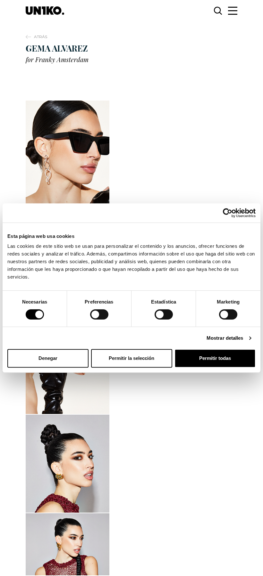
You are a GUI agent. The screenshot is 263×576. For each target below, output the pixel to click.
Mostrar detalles (225, 338)
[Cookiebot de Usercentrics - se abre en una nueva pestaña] (227, 213)
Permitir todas (215, 358)
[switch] (99, 314)
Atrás (40, 36)
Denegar (47, 358)
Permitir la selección (131, 358)
